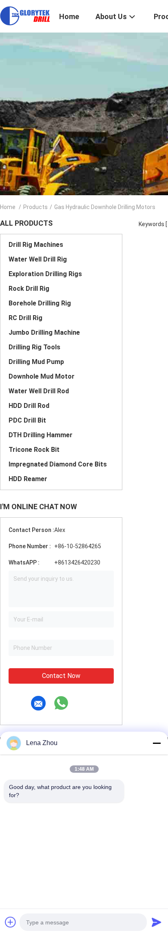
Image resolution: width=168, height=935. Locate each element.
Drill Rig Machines (36, 244)
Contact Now (61, 676)
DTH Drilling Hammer (41, 435)
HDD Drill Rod (29, 406)
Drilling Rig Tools (34, 347)
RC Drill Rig (25, 318)
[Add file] (10, 922)
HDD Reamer (28, 479)
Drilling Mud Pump (36, 362)
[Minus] (156, 743)
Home (7, 207)
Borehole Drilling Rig (40, 303)
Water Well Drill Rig (38, 259)
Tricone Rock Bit (34, 449)
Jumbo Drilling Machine (44, 332)
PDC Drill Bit (27, 420)
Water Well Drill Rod (39, 391)
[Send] (156, 922)
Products (35, 207)
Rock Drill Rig (29, 288)
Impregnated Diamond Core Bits (58, 464)
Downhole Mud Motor (42, 376)
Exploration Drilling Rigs (45, 274)
